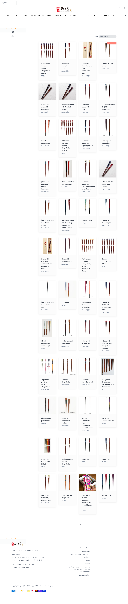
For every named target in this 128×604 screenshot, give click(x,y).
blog (88, 560)
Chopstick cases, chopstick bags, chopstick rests (50, 15)
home (8, 15)
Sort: (97, 36)
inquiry (11, 20)
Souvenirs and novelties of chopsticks (80, 555)
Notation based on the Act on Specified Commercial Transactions (79, 569)
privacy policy (84, 575)
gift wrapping (90, 15)
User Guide (108, 15)
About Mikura (85, 548)
